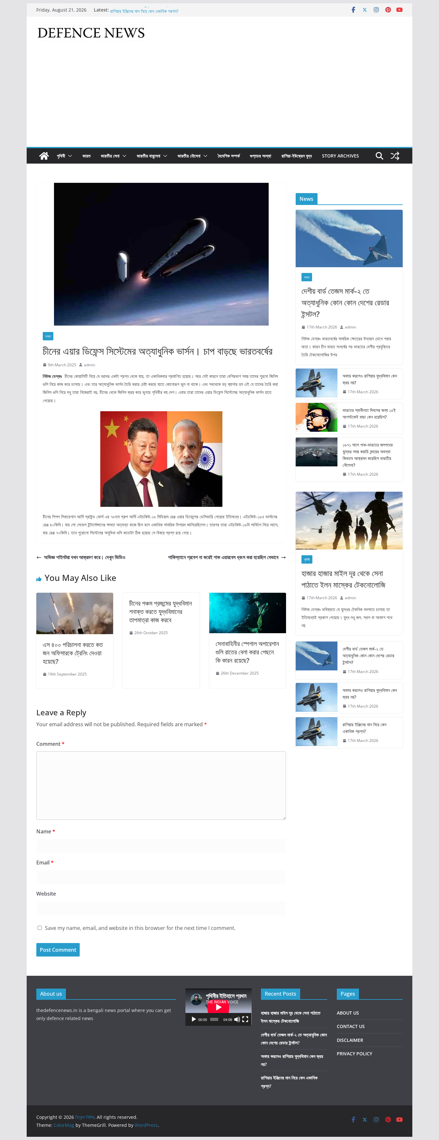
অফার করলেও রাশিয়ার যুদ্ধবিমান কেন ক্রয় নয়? (144, 10)
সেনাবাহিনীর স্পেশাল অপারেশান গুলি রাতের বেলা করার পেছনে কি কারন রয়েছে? (247, 652)
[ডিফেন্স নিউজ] (44, 156)
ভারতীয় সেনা (110, 156)
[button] (68, 155)
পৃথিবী (61, 156)
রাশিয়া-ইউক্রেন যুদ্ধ (297, 156)
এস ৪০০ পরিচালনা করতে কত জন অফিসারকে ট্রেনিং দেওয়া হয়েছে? (73, 653)
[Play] (194, 1019)
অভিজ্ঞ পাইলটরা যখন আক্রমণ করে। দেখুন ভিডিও (84, 557)
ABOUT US (348, 1013)
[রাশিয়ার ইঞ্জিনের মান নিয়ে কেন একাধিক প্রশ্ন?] (316, 732)
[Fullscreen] (245, 1019)
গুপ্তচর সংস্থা (260, 156)
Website (46, 893)
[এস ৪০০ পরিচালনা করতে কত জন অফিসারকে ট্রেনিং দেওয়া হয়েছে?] (74, 597)
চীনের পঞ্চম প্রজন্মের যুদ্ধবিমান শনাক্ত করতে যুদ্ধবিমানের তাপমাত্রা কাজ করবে (160, 611)
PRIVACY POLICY (354, 1054)
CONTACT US (351, 1026)
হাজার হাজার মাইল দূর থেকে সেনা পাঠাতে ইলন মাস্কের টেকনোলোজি (343, 579)
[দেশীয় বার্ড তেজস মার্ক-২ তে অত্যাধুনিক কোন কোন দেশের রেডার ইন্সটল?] (349, 239)
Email (45, 862)
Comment (50, 743)
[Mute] (237, 1019)
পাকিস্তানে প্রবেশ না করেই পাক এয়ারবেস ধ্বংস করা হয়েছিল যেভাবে (223, 557)
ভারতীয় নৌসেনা (189, 156)
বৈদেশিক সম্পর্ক (229, 156)
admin (89, 365)
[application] (218, 1007)
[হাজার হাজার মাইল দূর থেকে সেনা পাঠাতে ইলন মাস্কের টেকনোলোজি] (349, 520)
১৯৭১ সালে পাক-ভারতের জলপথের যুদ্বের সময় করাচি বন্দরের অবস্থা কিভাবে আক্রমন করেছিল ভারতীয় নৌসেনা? (368, 455)
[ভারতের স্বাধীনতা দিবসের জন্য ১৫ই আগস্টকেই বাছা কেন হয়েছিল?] (316, 418)
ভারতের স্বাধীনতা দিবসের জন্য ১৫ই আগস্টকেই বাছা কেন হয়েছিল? (369, 413)
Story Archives (340, 156)
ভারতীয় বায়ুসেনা (148, 156)
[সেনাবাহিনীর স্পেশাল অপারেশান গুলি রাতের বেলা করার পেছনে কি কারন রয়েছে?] (247, 597)
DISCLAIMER (350, 1040)
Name (45, 831)
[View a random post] (395, 156)
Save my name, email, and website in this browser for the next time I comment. (140, 928)
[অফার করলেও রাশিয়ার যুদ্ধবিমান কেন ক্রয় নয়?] (316, 384)
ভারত (87, 156)
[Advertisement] (219, 99)
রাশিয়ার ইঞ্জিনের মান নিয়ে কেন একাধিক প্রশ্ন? (364, 727)
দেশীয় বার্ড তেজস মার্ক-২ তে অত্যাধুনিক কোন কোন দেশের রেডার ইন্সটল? (345, 302)
